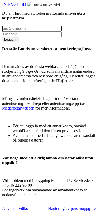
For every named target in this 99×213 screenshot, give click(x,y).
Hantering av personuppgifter (72, 208)
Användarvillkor (16, 208)
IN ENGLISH (14, 4)
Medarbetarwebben (18, 108)
